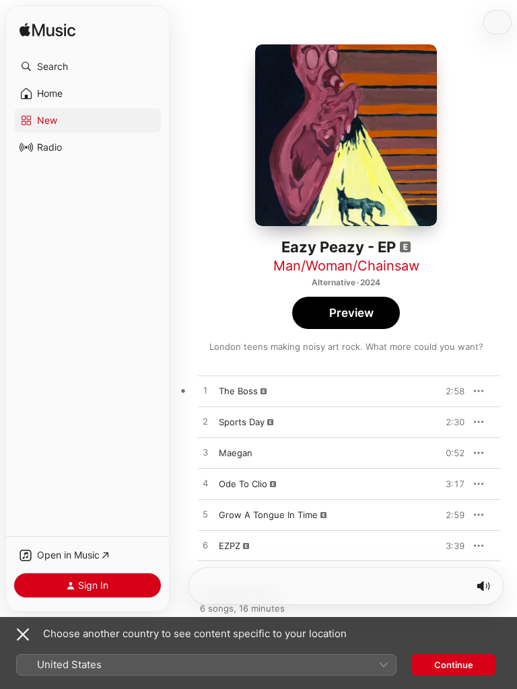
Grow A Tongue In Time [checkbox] (268, 514)
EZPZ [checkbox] (229, 545)
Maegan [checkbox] (235, 452)
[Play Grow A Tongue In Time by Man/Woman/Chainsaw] (205, 515)
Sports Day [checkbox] (242, 421)
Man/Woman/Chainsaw (346, 266)
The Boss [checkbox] (238, 391)
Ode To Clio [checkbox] (243, 483)
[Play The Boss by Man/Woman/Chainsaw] (205, 391)
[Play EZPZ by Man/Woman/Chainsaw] (205, 546)
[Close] (23, 634)
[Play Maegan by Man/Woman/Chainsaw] (205, 453)
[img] (47, 30)
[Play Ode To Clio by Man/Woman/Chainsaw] (205, 484)
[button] (87, 66)
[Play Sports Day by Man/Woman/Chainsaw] (205, 422)
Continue (453, 664)
